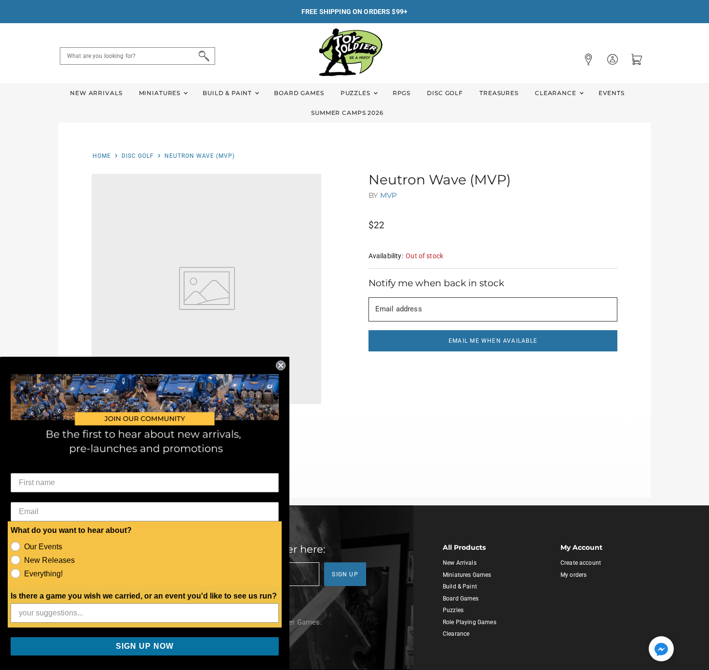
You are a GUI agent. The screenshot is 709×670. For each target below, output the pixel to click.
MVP (388, 195)
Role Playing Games (469, 622)
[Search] (202, 56)
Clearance (556, 93)
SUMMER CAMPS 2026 (347, 112)
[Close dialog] (281, 365)
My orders (573, 575)
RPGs (401, 93)
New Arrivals (96, 93)
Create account (580, 562)
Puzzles (356, 93)
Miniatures (160, 93)
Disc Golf (445, 93)
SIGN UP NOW (145, 646)
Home (102, 156)
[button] (661, 649)
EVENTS (612, 93)
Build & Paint (228, 93)
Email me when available (493, 340)
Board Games (299, 93)
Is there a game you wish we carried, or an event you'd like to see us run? (144, 596)
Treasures (498, 93)
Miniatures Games (467, 575)
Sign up (345, 574)
